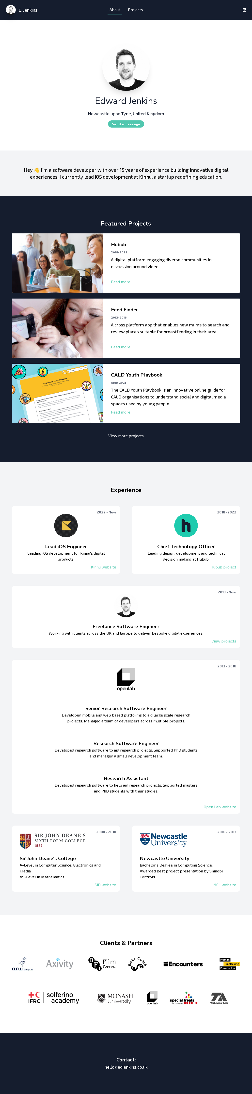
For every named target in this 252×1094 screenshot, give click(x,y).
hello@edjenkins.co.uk (126, 1067)
